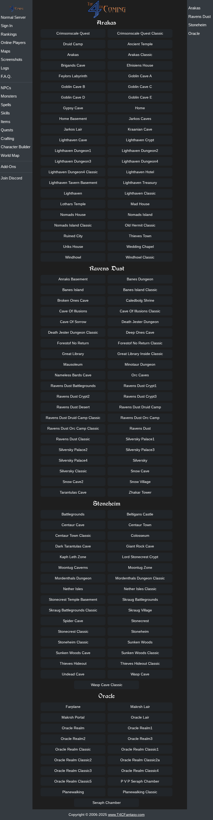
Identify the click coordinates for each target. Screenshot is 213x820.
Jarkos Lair (73, 129)
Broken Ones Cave (73, 300)
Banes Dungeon (140, 279)
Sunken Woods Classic (140, 653)
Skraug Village (140, 610)
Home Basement (73, 119)
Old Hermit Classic (140, 225)
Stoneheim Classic (73, 642)
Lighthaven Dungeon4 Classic (73, 172)
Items (5, 121)
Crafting (7, 138)
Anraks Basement (73, 279)
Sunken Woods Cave (73, 653)
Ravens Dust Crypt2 (73, 396)
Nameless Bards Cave (73, 375)
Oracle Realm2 (73, 739)
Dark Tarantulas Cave (73, 546)
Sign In (6, 25)
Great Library (73, 354)
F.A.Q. (6, 76)
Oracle (194, 33)
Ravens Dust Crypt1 (140, 386)
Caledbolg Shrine (140, 300)
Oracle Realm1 (140, 728)
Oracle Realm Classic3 (73, 771)
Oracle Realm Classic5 (73, 781)
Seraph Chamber (106, 802)
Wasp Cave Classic (106, 685)
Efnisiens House (140, 65)
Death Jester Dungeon (140, 322)
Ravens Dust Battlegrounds (73, 386)
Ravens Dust (199, 16)
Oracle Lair (140, 717)
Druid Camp (73, 44)
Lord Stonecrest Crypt (140, 557)
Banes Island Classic (140, 290)
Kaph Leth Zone (73, 557)
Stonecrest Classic (73, 631)
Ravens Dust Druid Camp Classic (73, 418)
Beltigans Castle (140, 514)
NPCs (6, 88)
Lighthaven (73, 193)
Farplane (73, 707)
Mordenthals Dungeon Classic (140, 578)
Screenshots (11, 59)
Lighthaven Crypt (140, 140)
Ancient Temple (140, 44)
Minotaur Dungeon (140, 364)
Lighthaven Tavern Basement (73, 182)
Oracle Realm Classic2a (140, 760)
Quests (7, 130)
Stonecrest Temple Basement (73, 599)
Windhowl (73, 257)
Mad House (140, 204)
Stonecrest (140, 621)
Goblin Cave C (140, 87)
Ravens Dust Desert (73, 407)
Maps (5, 51)
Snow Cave (140, 471)
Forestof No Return (73, 343)
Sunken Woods (140, 642)
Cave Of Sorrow (73, 322)
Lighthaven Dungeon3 (73, 161)
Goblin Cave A (140, 76)
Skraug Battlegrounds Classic (73, 610)
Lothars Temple (73, 204)
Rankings (9, 34)
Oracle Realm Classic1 (140, 749)
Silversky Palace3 (140, 450)
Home (140, 108)
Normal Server (13, 17)
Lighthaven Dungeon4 (140, 161)
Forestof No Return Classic (140, 343)
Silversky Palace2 (73, 450)
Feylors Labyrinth (73, 76)
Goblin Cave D (73, 97)
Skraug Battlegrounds (140, 599)
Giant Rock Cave (140, 546)
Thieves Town (140, 236)
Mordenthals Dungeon (73, 578)
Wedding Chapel (140, 246)
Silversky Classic (73, 471)
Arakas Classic (140, 55)
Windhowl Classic (140, 257)
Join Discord (11, 178)
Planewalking (73, 792)
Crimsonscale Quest (73, 33)
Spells (6, 104)
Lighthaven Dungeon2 (140, 150)
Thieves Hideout (73, 663)
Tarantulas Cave (73, 492)
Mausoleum (73, 364)
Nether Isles (73, 589)
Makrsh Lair (140, 707)
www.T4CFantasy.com (126, 814)
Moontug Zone (140, 567)
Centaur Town (140, 525)
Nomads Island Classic (73, 225)
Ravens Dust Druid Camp (140, 407)
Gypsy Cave (73, 108)
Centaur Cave (73, 525)
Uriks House (73, 246)
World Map (10, 155)
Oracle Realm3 (140, 739)
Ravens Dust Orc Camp (140, 418)
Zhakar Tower (140, 492)
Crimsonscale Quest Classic (140, 33)
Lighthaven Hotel (140, 172)
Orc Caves (140, 375)
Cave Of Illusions (73, 311)
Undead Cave (73, 674)
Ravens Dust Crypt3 (140, 396)
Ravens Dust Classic (73, 439)
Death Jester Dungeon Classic (73, 332)
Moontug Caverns (73, 567)
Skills (5, 113)
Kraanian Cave (140, 129)
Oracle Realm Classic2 (73, 760)
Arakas (194, 8)
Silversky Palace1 (140, 439)
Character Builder (15, 147)
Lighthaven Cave (73, 140)
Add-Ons (8, 166)
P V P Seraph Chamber (140, 781)
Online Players (13, 42)
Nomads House (73, 214)
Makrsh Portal (73, 717)
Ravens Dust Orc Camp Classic (73, 428)
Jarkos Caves (140, 119)
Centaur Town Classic (73, 535)
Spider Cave (73, 621)
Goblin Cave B (73, 87)
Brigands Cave (73, 65)
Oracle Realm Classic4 (140, 771)
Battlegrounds (73, 514)
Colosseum (140, 535)
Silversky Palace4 (73, 460)
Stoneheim (197, 25)
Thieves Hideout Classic (140, 663)
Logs (5, 68)
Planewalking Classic (140, 792)
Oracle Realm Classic (73, 749)
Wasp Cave (140, 674)
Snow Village (140, 482)
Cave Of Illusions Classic (140, 311)
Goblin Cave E (140, 97)
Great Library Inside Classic (140, 354)
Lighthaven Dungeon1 (73, 150)
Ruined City (73, 236)
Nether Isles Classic (140, 589)
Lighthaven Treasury (140, 182)
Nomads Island (140, 214)
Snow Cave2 (73, 482)
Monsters (9, 96)
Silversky (140, 460)
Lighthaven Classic (140, 193)
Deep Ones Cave (140, 332)
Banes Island (73, 290)
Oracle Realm (73, 728)
